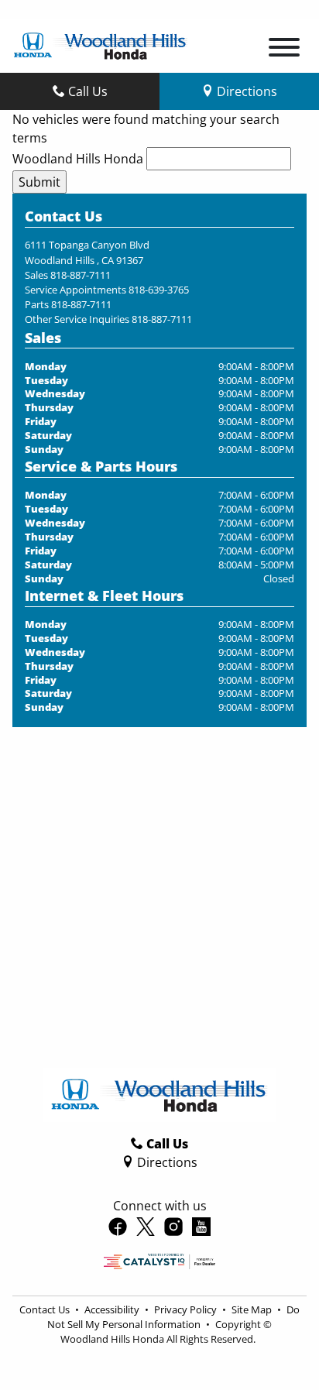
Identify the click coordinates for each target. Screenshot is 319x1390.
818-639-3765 (159, 290)
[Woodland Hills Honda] (100, 44)
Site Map (253, 1309)
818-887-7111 (80, 275)
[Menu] (284, 49)
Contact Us (45, 1309)
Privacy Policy (186, 1309)
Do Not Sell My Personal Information (173, 1316)
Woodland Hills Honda (77, 158)
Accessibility (113, 1309)
